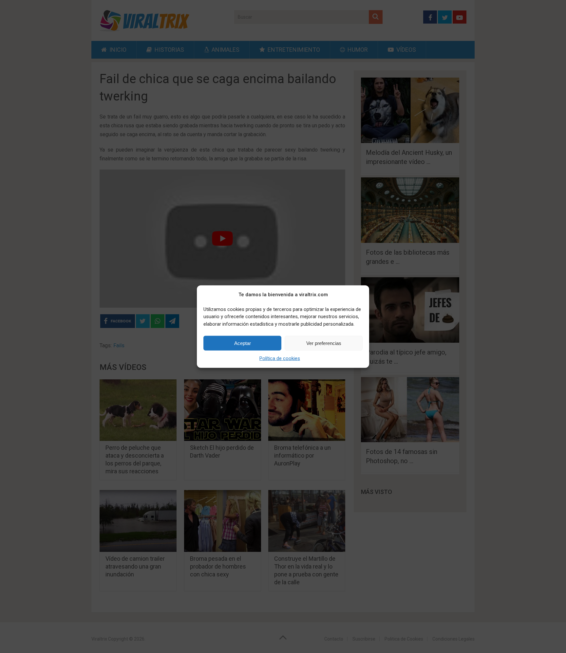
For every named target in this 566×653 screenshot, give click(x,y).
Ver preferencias (323, 343)
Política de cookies (279, 358)
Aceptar (242, 343)
